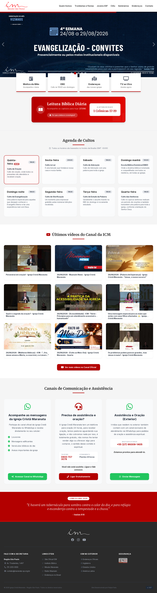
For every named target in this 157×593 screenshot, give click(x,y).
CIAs (113, 6)
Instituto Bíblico (51, 563)
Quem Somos (65, 6)
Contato (149, 6)
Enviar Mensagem (131, 476)
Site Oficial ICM (51, 559)
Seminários (123, 6)
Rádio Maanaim (51, 571)
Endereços (137, 6)
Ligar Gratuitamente (80, 476)
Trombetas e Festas (84, 6)
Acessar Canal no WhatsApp (29, 476)
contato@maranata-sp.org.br (18, 571)
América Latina (89, 571)
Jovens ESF (102, 6)
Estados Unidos (89, 567)
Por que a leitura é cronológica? (63, 115)
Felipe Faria (112, 587)
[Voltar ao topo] (78, 534)
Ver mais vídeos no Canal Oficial (80, 367)
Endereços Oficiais (90, 559)
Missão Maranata (51, 567)
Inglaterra (87, 563)
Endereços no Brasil (53, 575)
